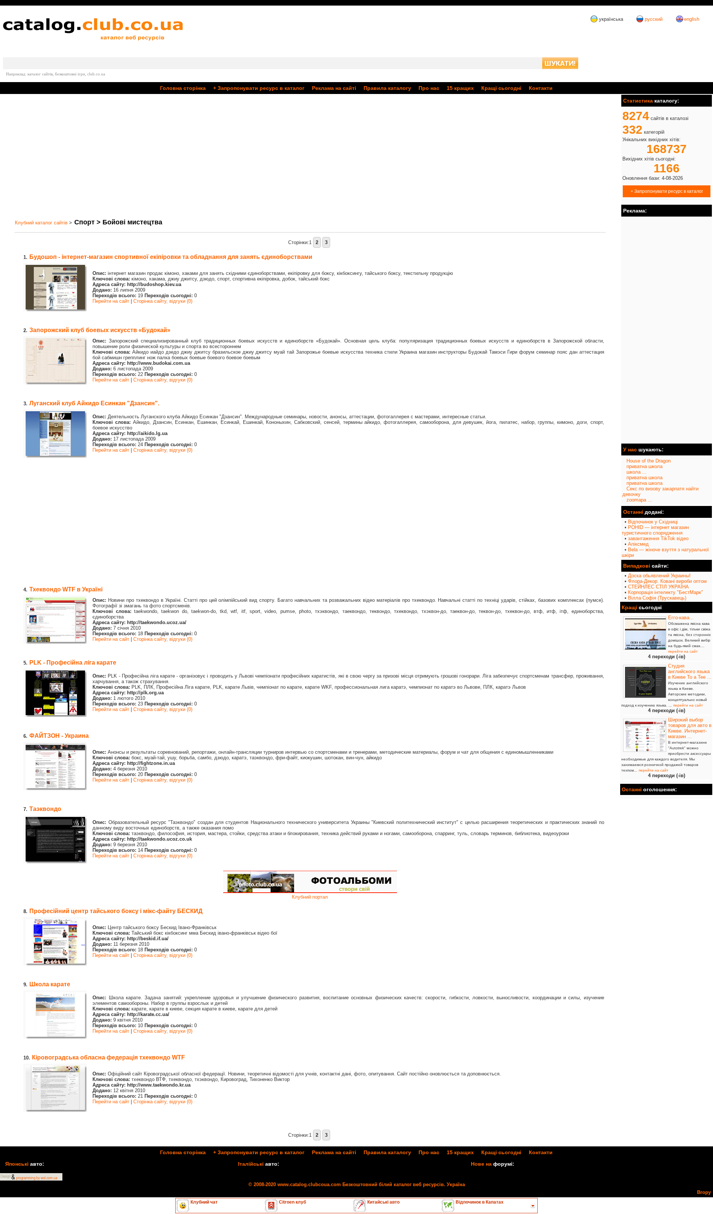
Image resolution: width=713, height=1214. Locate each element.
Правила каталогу (387, 88)
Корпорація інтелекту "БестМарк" (665, 592)
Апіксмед (638, 544)
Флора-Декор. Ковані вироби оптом (667, 581)
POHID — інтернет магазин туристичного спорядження (655, 530)
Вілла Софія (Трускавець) (657, 598)
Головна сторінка (183, 88)
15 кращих (460, 88)
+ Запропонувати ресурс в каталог (667, 191)
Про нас (429, 88)
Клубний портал (310, 897)
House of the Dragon (648, 461)
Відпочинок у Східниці (653, 522)
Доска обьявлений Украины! (659, 575)
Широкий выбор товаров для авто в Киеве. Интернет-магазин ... (690, 728)
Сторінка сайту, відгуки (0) (162, 301)
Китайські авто (383, 1202)
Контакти (541, 88)
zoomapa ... (639, 500)
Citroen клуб (292, 1202)
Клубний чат (203, 1202)
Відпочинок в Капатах (479, 1202)
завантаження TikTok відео (658, 538)
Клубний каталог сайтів (41, 222)
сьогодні (501, 88)
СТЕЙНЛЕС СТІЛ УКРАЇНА (658, 587)
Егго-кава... (681, 617)
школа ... (636, 472)
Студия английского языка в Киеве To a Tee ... (690, 671)
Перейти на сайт (110, 301)
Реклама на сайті (334, 88)
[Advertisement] (233, 156)
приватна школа (644, 466)
